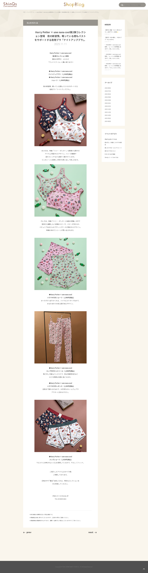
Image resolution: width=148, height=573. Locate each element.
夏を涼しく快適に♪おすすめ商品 (113, 143)
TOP (24, 12)
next (90, 532)
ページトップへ (143, 568)
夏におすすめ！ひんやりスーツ (113, 148)
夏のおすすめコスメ (110, 151)
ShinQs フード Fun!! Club (111, 157)
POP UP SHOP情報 (110, 154)
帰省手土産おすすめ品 (111, 139)
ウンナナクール (30, 12)
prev (29, 532)
